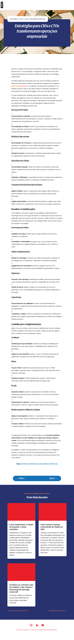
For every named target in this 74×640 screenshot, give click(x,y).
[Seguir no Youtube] (42, 625)
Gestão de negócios (29, 464)
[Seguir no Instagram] (31, 625)
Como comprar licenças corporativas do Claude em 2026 (51, 526)
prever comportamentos (19, 86)
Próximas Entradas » (58, 610)
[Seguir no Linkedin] (37, 625)
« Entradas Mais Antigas (17, 610)
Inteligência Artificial (38, 19)
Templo (15, 19)
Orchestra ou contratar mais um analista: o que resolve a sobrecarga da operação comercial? (21, 588)
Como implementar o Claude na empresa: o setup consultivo (21, 526)
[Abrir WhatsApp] (69, 635)
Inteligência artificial (48, 464)
